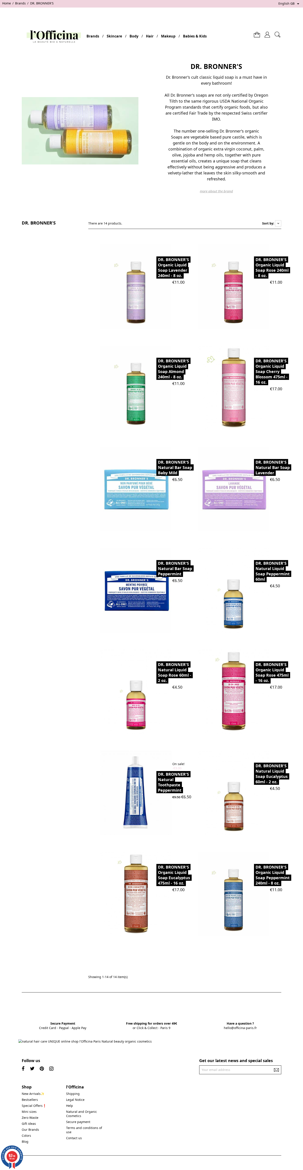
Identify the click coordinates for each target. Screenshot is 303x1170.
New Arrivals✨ (33, 1094)
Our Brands (30, 1129)
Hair (149, 36)
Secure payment (78, 1122)
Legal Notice (75, 1100)
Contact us (74, 1138)
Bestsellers (30, 1100)
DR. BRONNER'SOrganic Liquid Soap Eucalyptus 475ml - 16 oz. (174, 875)
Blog (25, 1141)
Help (69, 1106)
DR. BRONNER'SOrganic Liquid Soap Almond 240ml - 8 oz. (173, 368)
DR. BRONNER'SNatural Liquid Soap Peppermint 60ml (273, 571)
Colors (26, 1135)
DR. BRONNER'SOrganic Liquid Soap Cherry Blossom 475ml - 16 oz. (271, 371)
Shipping (73, 1094)
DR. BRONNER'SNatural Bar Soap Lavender (273, 467)
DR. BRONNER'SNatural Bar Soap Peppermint (175, 568)
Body (134, 36)
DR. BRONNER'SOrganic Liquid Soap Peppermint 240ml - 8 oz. (273, 875)
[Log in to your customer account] (267, 33)
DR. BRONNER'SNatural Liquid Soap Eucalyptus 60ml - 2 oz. (272, 773)
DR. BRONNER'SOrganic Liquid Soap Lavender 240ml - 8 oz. (173, 267)
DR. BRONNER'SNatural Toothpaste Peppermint (173, 782)
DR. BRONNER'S (39, 223)
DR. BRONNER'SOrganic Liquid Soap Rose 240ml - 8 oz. (272, 267)
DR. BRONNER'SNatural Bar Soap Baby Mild (175, 467)
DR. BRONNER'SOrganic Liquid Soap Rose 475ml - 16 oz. (272, 672)
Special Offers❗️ (34, 1106)
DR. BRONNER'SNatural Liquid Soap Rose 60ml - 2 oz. (174, 672)
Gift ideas (29, 1123)
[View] (146, 286)
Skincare (114, 36)
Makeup (168, 36)
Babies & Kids (195, 36)
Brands (93, 36)
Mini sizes (29, 1111)
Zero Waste (30, 1117)
